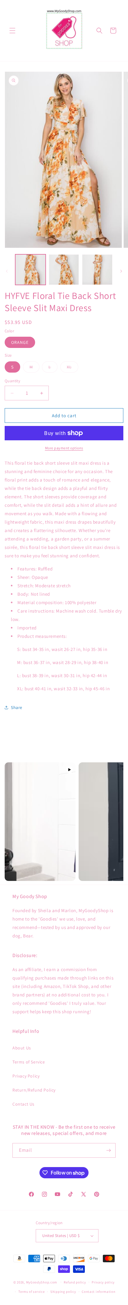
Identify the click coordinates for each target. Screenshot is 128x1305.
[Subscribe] (108, 1150)
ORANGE (20, 342)
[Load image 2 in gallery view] (64, 269)
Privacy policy (103, 1282)
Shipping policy (63, 1291)
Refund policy (75, 1282)
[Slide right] (121, 271)
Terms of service (31, 1291)
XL (72, 368)
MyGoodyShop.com (41, 1282)
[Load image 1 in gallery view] (30, 269)
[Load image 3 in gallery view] (97, 269)
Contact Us (23, 1104)
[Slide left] (7, 271)
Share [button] (16, 707)
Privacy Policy (25, 1076)
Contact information (98, 1291)
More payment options (64, 448)
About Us (21, 1048)
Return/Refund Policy (34, 1090)
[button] (12, 30)
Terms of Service (28, 1062)
